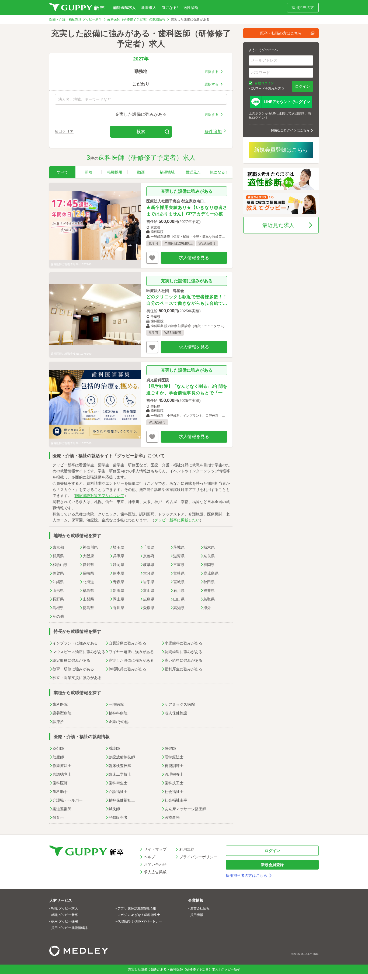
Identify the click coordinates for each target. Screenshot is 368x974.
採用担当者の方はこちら (246, 875)
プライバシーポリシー (198, 857)
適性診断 (190, 7)
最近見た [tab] (193, 172)
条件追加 (213, 131)
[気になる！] (152, 258)
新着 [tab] (88, 172)
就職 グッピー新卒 (64, 915)
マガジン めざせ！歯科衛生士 (138, 915)
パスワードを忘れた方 (265, 88)
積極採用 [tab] (114, 172)
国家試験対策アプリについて (99, 495)
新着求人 (148, 7)
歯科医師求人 (124, 7)
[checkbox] (250, 83)
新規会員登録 (272, 865)
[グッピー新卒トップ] (77, 7)
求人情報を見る (194, 257)
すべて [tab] (62, 172)
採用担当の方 (302, 7)
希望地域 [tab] (167, 172)
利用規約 (187, 849)
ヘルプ (149, 857)
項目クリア (64, 131)
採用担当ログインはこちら (290, 130)
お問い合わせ (155, 864)
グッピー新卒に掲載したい (177, 520)
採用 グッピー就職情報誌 (69, 928)
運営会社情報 (200, 908)
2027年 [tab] (141, 59)
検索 (141, 131)
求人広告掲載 (155, 872)
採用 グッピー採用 (64, 921)
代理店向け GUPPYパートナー (139, 921)
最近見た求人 (278, 225)
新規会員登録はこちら (281, 150)
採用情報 (196, 915)
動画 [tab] (141, 172)
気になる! (170, 7)
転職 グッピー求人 (64, 908)
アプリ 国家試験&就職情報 (136, 908)
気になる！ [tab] (219, 172)
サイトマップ (155, 849)
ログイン (302, 86)
